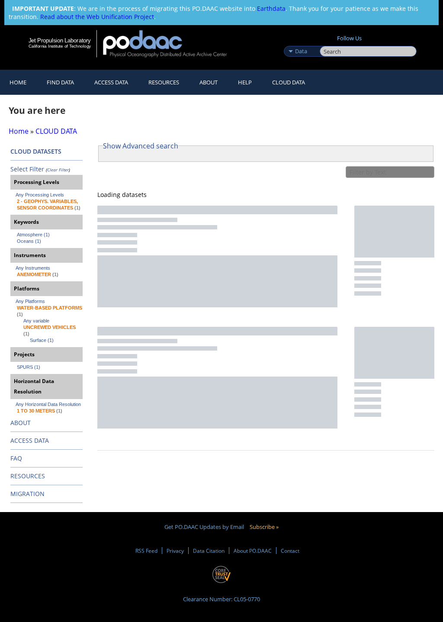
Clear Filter (58, 170)
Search (329, 42)
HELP (245, 82)
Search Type (301, 42)
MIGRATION (27, 494)
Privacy (175, 550)
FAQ (16, 458)
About (208, 82)
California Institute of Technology (60, 46)
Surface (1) (42, 340)
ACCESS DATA (29, 440)
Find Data (60, 82)
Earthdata (271, 8)
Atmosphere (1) (33, 234)
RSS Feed (146, 550)
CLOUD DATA (288, 82)
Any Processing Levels (40, 194)
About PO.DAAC (253, 550)
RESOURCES (163, 82)
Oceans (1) (29, 241)
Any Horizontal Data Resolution (48, 404)
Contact (290, 550)
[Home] (171, 43)
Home (18, 82)
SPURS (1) (28, 367)
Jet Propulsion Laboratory (60, 40)
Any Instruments (33, 268)
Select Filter (27, 169)
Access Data (111, 82)
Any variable (36, 320)
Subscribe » (264, 527)
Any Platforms (30, 301)
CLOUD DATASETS (35, 151)
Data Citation (209, 550)
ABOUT (20, 423)
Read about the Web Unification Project (97, 17)
